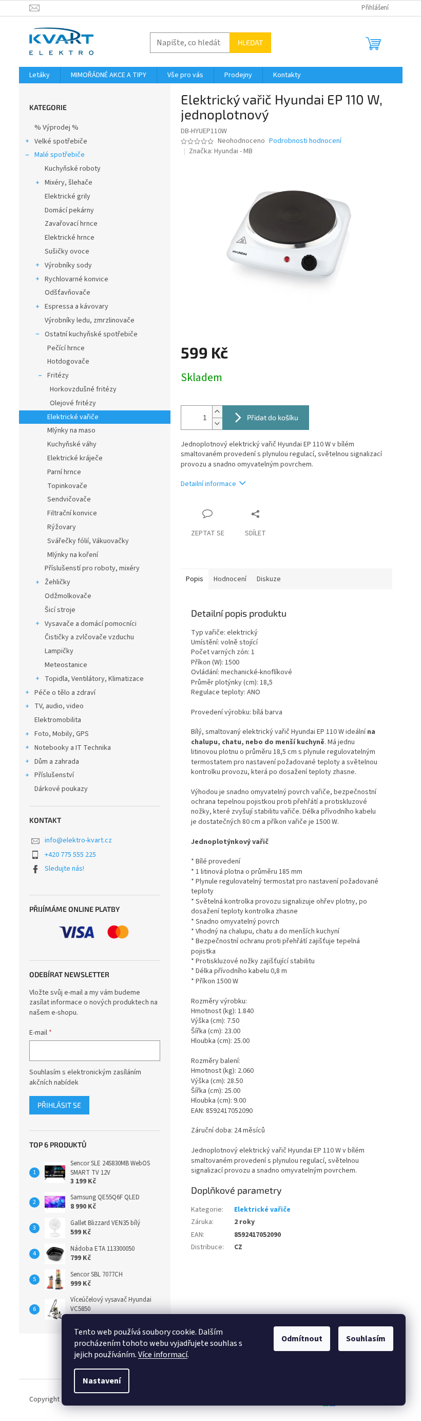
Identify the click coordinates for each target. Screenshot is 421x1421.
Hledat (250, 42)
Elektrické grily (67, 196)
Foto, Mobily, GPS (61, 734)
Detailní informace (208, 484)
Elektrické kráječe (75, 458)
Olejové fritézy (73, 403)
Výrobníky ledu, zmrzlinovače (90, 320)
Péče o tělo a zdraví (64, 693)
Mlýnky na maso (71, 430)
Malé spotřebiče (59, 155)
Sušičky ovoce (67, 251)
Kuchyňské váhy (72, 444)
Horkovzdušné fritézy (83, 389)
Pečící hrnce (66, 348)
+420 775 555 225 (70, 855)
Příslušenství (54, 775)
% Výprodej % (56, 127)
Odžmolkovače (68, 596)
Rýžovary (61, 527)
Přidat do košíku (272, 417)
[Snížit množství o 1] (217, 423)
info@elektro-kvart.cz (78, 840)
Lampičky (59, 651)
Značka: (221, 151)
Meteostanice (66, 665)
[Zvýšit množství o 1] (217, 412)
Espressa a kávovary (76, 306)
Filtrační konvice (72, 513)
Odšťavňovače (67, 292)
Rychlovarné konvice (76, 279)
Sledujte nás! (64, 869)
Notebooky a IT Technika (72, 748)
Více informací (162, 1354)
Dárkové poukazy (61, 789)
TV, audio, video (59, 706)
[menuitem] (39, 75)
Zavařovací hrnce (71, 224)
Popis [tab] (194, 579)
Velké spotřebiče (60, 141)
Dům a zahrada (56, 762)
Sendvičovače (69, 499)
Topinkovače (67, 486)
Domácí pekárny (69, 210)
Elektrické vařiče (73, 417)
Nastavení (102, 1381)
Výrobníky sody (68, 265)
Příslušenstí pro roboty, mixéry (92, 568)
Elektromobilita (57, 720)
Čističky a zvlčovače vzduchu (89, 637)
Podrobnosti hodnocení (305, 141)
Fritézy (58, 375)
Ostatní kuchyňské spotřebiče (91, 334)
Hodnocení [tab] (230, 579)
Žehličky (57, 582)
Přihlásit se (59, 1105)
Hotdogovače (68, 361)
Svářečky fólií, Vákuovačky (88, 541)
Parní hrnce (64, 472)
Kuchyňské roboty (73, 169)
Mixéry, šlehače (68, 182)
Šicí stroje (60, 610)
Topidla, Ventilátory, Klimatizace (94, 679)
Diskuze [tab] (269, 579)
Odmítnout (301, 1338)
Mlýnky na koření (72, 555)
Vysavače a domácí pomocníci (91, 624)
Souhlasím (366, 1338)
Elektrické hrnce (69, 237)
